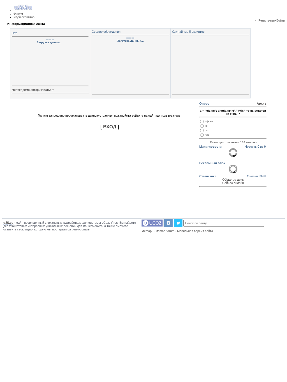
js (206, 125)
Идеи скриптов (23, 17)
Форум (18, 13)
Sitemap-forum (164, 231)
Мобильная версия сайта (195, 231)
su (207, 130)
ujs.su (209, 121)
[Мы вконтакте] (168, 226)
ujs (207, 134)
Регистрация (267, 20)
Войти (280, 20)
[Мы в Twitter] (178, 226)
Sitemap (146, 231)
